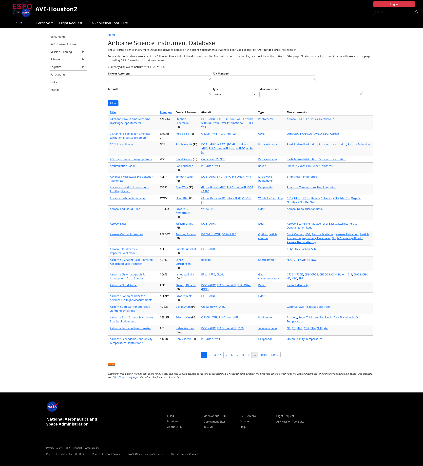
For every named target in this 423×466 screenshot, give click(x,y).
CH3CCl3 (324, 274)
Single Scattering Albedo (347, 238)
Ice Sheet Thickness (320, 166)
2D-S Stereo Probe (121, 144)
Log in (394, 4)
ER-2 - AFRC (224, 176)
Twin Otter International (228, 123)
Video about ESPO (215, 416)
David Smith (183, 307)
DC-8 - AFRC (208, 119)
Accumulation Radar (122, 166)
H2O (300, 119)
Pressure (292, 187)
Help (243, 427)
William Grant (184, 223)
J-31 (219, 119)
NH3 (326, 134)
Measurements (269, 89)
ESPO (14, 23)
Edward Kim (183, 317)
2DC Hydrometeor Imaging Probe (131, 159)
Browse (244, 421)
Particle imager (267, 144)
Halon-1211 (345, 274)
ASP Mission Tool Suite (110, 23)
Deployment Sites (215, 421)
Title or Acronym (119, 73)
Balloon (206, 260)
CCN (289, 249)
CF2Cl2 (299, 274)
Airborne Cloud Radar (123, 285)
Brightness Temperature (302, 176)
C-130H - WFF (209, 134)
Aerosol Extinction (347, 234)
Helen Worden (185, 328)
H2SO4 (296, 134)
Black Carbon (295, 234)
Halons (315, 198)
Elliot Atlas (182, 198)
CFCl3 (290, 274)
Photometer (265, 119)
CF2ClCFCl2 (311, 274)
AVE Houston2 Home (63, 44)
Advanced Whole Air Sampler (128, 198)
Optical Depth (318, 119)
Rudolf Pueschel (186, 249)
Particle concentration (332, 144)
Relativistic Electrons (317, 307)
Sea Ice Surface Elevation (335, 317)
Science (55, 60)
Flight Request (70, 23)
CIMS (261, 134)
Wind (333, 187)
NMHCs (345, 198)
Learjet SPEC (237, 148)
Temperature (307, 187)
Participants (57, 74)
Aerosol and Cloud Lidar (125, 209)
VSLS (336, 198)
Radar (262, 166)
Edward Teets (184, 296)
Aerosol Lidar (118, 223)
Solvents (326, 198)
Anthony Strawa (186, 234)
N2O (312, 202)
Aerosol (291, 119)
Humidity (322, 187)
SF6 (301, 278)
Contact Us (195, 454)
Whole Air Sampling (270, 198)
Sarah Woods (184, 144)
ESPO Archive (38, 23)
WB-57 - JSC (224, 144)
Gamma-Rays (295, 307)
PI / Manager (221, 73)
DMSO (318, 134)
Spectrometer (267, 260)
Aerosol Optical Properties (126, 234)
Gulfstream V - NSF (213, 159)
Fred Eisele (182, 134)
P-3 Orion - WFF (232, 119)
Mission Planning (61, 52)
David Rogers (184, 159)
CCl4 (334, 274)
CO (300, 202)
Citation (221, 274)
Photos (54, 90)
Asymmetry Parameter (316, 238)
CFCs (290, 198)
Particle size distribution (302, 144)
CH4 (305, 202)
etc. (326, 328)
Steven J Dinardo (186, 285)
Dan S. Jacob (183, 339)
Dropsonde (265, 187)
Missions (172, 421)
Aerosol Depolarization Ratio (305, 209)
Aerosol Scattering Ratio (302, 223)
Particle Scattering (323, 234)
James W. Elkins (185, 274)
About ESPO (174, 427)
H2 (288, 278)
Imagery (292, 317)
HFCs (297, 198)
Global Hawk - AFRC (213, 187)
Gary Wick (182, 187)
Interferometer (267, 328)
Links (53, 82)
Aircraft (113, 89)
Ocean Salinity (296, 339)
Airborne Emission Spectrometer (130, 328)
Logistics (55, 67)
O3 (306, 119)
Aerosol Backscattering (332, 223)
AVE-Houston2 (56, 9)
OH (289, 134)
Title (113, 112)
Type (216, 89)
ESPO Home (57, 37)
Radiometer (265, 317)
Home (111, 35)
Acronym (166, 112)
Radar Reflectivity (297, 285)
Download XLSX (111, 364)
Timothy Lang (184, 176)
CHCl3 (357, 274)
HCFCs (306, 198)
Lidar (261, 209)
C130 (240, 328)
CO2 (306, 328)
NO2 (331, 119)
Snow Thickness (297, 166)
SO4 (313, 249)
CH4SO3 (307, 134)
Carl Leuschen (184, 166)
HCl (307, 260)
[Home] (23, 9)
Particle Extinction (358, 144)
